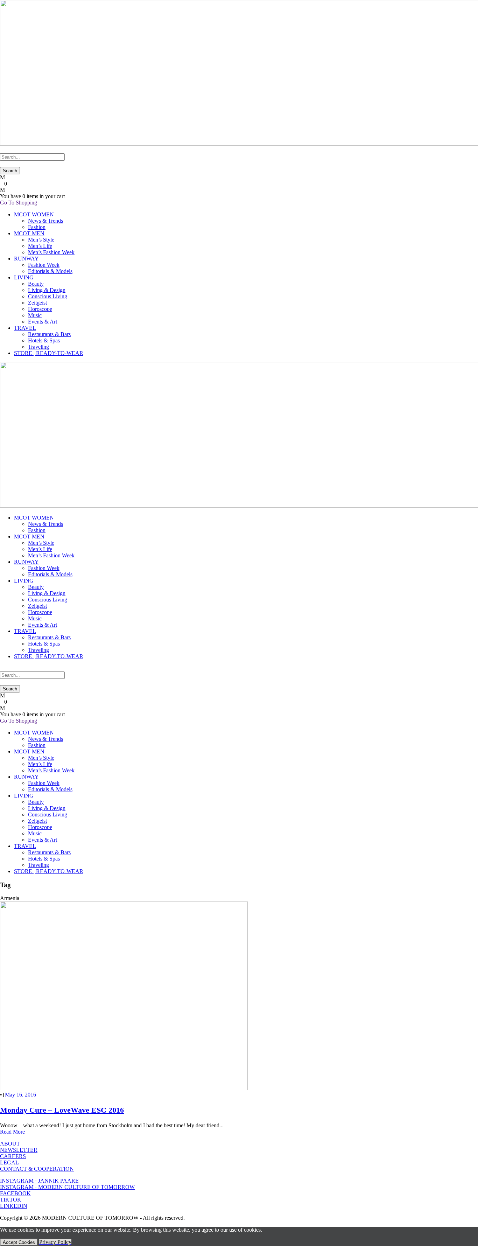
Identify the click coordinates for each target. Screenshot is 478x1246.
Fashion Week (43, 265)
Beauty (36, 284)
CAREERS (13, 1156)
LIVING (24, 277)
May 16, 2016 (20, 1095)
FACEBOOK (15, 1193)
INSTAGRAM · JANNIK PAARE (39, 1181)
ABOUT (10, 1144)
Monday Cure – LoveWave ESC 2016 (62, 1110)
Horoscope (40, 309)
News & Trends (45, 221)
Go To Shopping (18, 203)
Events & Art (42, 322)
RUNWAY (26, 259)
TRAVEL (25, 328)
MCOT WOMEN (34, 214)
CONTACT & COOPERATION (37, 1169)
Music (35, 315)
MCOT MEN (29, 233)
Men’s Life (40, 246)
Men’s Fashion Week (51, 252)
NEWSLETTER (18, 1150)
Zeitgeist (37, 303)
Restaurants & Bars (49, 334)
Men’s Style (41, 240)
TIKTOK (10, 1200)
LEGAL (9, 1162)
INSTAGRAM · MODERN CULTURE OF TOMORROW (67, 1187)
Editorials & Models (50, 271)
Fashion (36, 227)
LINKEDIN (13, 1206)
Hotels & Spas (44, 340)
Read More (12, 1132)
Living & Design (46, 290)
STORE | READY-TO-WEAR (48, 353)
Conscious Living (47, 296)
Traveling (38, 347)
